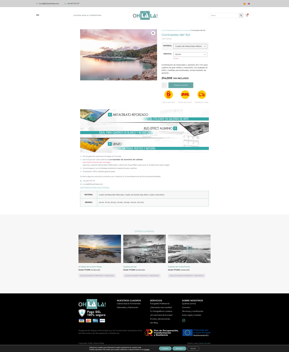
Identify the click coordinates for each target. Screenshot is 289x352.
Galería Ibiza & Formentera (87, 15)
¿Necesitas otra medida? (161, 307)
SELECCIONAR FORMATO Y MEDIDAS (97, 276)
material (167, 45)
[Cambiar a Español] (244, 3)
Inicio (164, 30)
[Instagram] (183, 320)
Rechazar (179, 348)
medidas (167, 54)
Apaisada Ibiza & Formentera (178, 30)
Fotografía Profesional (159, 304)
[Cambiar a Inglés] (249, 3)
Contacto (186, 307)
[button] (153, 33)
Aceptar (165, 348)
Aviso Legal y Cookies (191, 315)
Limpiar (176, 58)
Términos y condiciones (192, 311)
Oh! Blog (154, 323)
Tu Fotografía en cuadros (161, 311)
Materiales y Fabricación (127, 307)
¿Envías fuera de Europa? (161, 315)
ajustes (146, 349)
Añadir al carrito (181, 85)
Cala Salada (167, 39)
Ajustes (193, 348)
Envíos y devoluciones (160, 319)
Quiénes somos (189, 304)
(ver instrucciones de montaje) (96, 162)
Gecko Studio (204, 343)
